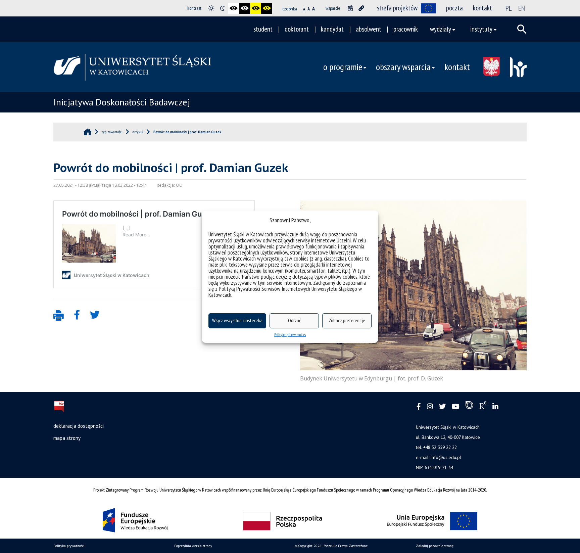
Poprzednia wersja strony (193, 546)
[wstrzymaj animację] (350, 8)
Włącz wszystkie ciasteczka (237, 320)
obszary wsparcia (403, 67)
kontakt (482, 7)
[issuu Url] (469, 406)
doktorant (297, 29)
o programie (342, 67)
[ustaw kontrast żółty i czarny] (266, 8)
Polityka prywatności (69, 546)
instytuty (481, 29)
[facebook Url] (419, 407)
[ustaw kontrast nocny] (222, 8)
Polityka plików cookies (290, 334)
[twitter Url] (442, 407)
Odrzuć (294, 320)
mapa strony (67, 437)
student (263, 29)
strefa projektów (397, 7)
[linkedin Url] (495, 407)
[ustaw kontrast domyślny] (211, 8)
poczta (454, 7)
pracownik (405, 29)
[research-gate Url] (482, 406)
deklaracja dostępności (78, 425)
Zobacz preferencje (347, 320)
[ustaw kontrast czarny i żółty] (255, 8)
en (521, 8)
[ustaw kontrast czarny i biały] (233, 8)
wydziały (440, 29)
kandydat (332, 29)
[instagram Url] (430, 407)
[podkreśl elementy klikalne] (361, 8)
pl (508, 8)
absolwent (368, 29)
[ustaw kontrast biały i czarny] (244, 8)
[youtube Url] (456, 407)
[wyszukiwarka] (522, 29)
